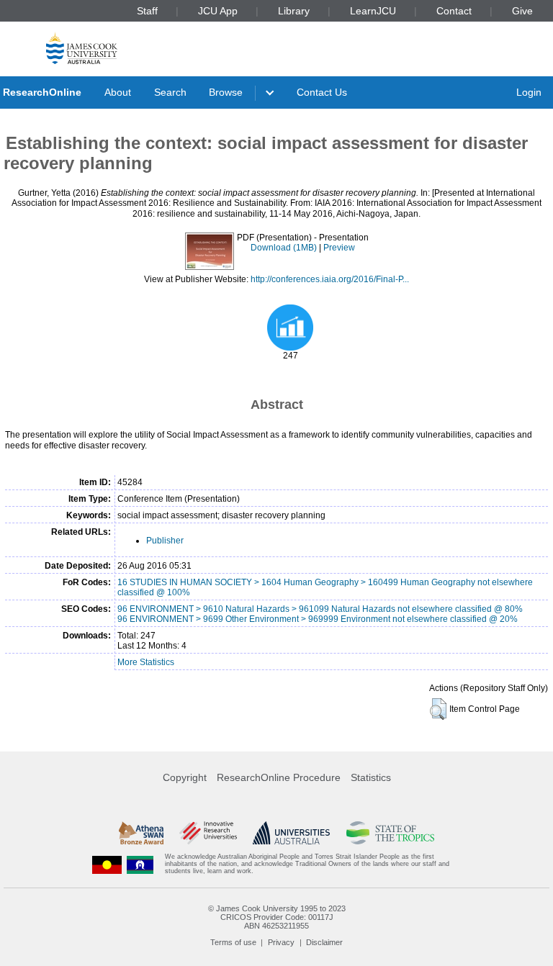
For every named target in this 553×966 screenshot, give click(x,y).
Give (522, 11)
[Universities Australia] (291, 832)
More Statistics (145, 662)
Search (170, 92)
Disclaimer (324, 942)
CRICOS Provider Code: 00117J (276, 917)
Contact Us (322, 92)
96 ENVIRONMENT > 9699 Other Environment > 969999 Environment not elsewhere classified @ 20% (317, 619)
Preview (339, 248)
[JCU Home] (81, 48)
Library (294, 11)
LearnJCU (373, 11)
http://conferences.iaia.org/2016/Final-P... (330, 279)
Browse (226, 92)
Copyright (185, 777)
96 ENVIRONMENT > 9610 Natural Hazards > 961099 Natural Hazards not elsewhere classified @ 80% (320, 609)
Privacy (281, 942)
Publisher (165, 541)
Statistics (371, 777)
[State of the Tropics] (390, 832)
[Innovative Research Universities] (207, 832)
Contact (454, 11)
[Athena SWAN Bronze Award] (141, 832)
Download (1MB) (284, 248)
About (117, 92)
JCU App (218, 11)
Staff (147, 11)
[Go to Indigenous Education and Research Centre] (107, 864)
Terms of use (233, 942)
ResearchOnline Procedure (279, 777)
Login (528, 92)
